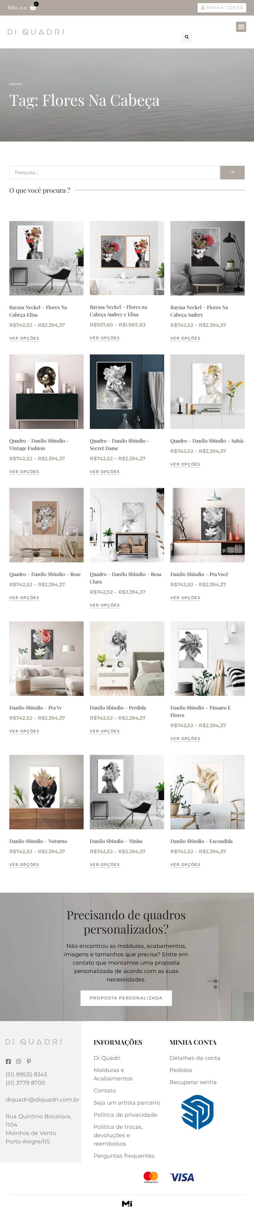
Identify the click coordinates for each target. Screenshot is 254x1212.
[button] (241, 27)
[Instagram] (18, 1061)
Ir (232, 172)
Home (15, 83)
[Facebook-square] (8, 1061)
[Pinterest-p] (29, 1061)
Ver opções (24, 338)
